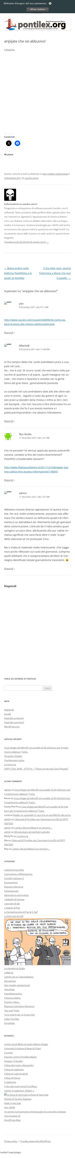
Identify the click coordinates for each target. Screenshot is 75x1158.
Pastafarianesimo (13, 993)
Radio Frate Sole (12, 1103)
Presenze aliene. (12, 997)
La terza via (10, 764)
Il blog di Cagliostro (14, 1069)
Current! (8, 1052)
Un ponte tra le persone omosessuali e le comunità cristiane (35, 1111)
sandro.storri (31, 178)
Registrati (9, 709)
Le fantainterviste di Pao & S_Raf (21, 912)
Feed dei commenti (14, 722)
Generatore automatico (16, 895)
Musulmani (10, 981)
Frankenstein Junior (14, 760)
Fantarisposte (11, 891)
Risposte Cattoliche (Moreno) (19, 1006)
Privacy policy (10, 1141)
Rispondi (8, 332)
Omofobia (9, 989)
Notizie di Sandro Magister (18, 1099)
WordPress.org (12, 726)
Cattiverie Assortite (14, 869)
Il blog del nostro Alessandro (19, 1065)
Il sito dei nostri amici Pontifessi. (20, 1086)
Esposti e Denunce (13, 886)
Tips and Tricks (11, 1010)
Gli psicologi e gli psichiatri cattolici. (32, 832)
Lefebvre (8, 972)
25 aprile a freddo (13, 756)
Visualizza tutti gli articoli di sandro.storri (26, 242)
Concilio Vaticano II (14, 878)
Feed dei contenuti (14, 718)
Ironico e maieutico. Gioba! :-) (19, 1090)
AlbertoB (24, 345)
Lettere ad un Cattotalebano (19, 976)
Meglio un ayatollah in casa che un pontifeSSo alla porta (42, 815)
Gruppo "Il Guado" (13, 1061)
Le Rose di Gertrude (37, 1094)
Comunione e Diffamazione (18, 874)
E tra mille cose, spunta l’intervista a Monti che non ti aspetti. (55, 273)
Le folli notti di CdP (14, 916)
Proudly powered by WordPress (35, 1141)
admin (23, 493)
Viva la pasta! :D (12, 1115)
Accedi (7, 714)
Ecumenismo (11, 882)
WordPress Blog (12, 1120)
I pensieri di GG (12, 903)
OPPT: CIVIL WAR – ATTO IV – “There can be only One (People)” (36, 768)
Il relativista (10, 1082)
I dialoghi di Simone (14, 899)
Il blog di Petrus (12, 1078)
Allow (37, 9)
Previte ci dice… (12, 1002)
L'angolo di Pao (12, 907)
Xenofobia (9, 1023)
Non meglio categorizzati (55, 173)
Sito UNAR (9, 1107)
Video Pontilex (11, 1019)
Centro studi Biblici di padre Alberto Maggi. (26, 1044)
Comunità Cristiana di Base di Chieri (22, 1048)
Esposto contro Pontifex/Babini (20, 1056)
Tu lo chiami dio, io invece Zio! (19, 1014)
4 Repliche (9, 49)
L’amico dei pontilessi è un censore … (33, 827)
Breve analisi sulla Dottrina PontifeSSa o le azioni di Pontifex (18, 273)
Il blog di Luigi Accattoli (16, 1073)
